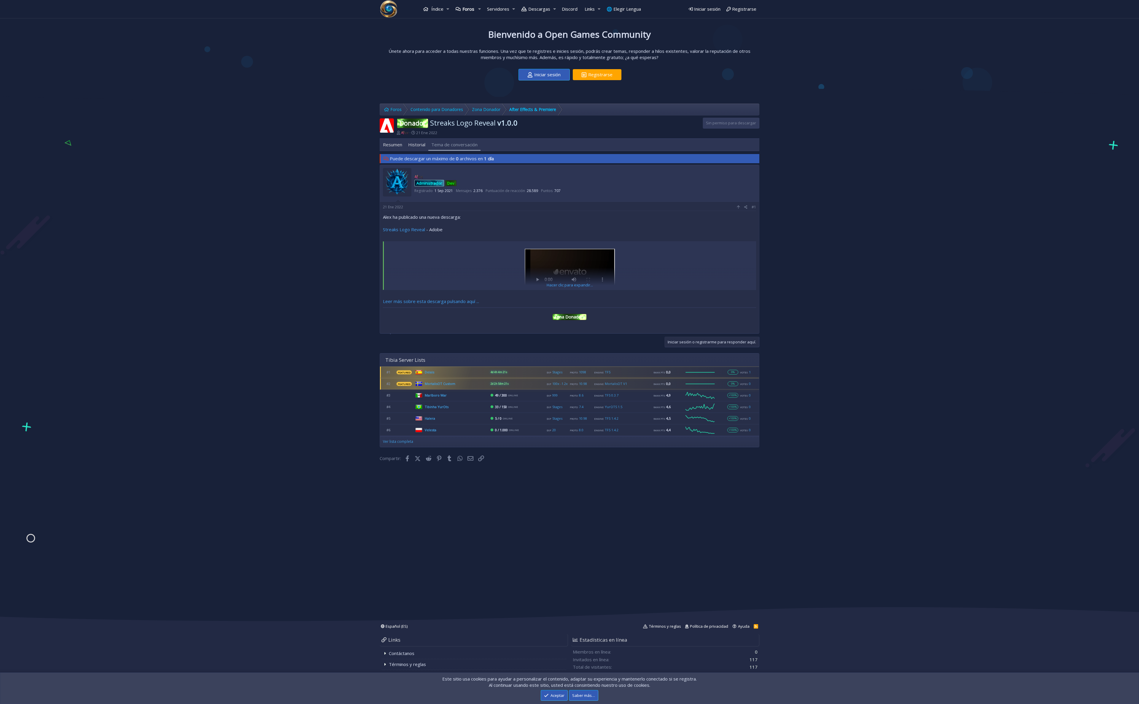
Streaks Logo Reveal (404, 229)
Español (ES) (396, 626)
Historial (416, 145)
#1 (754, 207)
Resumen (392, 145)
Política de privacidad (709, 626)
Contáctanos (401, 653)
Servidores (498, 9)
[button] (448, 9)
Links (590, 9)
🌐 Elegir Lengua (624, 9)
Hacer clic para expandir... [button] (570, 285)
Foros (468, 9)
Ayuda (744, 626)
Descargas (539, 9)
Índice (436, 9)
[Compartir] (746, 207)
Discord (570, 9)
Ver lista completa (398, 441)
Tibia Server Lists (405, 359)
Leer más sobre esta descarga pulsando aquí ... (431, 301)
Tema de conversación (454, 145)
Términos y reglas (665, 626)
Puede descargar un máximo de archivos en (442, 158)
